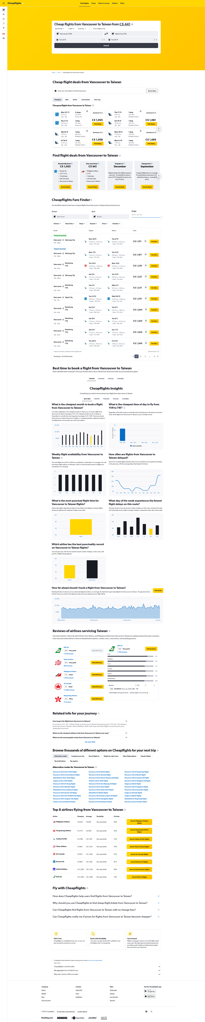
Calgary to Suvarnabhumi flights (64, 802)
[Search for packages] (3, 23)
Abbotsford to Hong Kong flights (135, 799)
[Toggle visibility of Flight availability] (136, 446)
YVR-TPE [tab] (91, 378)
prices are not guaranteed (95, 960)
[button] (3, 3)
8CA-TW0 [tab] (87, 399)
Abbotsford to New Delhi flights (64, 778)
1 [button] (136, 356)
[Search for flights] (3, 10)
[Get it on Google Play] (150, 991)
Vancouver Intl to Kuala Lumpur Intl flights (103, 796)
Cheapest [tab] (57, 99)
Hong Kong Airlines (70, 695)
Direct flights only (99, 28)
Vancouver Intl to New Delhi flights (65, 772)
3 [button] (145, 356)
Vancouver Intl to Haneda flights (100, 775)
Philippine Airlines (70, 671)
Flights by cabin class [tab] (111, 756)
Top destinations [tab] (60, 761)
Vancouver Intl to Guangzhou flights (101, 799)
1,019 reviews (68, 678)
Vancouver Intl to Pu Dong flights (64, 784)
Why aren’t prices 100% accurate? (66, 974)
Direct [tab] (75, 99)
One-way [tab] (97, 99)
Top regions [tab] (74, 761)
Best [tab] (66, 99)
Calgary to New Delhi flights (62, 781)
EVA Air (66, 647)
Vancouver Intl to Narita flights (99, 772)
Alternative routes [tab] (60, 756)
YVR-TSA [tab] (111, 378)
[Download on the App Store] (150, 996)
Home (53, 72)
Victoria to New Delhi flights (98, 781)
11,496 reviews (69, 690)
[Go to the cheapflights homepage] (15, 3)
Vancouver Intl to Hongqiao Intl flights (137, 781)
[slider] (161, 217)
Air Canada (67, 683)
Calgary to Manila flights (132, 796)
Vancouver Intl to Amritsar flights (135, 802)
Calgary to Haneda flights (133, 793)
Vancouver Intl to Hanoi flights (99, 787)
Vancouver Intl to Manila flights (135, 775)
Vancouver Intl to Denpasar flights (100, 802)
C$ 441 (124, 24)
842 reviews (68, 666)
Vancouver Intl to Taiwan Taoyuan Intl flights (104, 778)
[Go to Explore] (3, 28)
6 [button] (154, 356)
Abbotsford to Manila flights (98, 793)
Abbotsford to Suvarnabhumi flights (65, 790)
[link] (65, 187)
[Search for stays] (3, 14)
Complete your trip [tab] (77, 756)
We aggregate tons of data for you (66, 970)
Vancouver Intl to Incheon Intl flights (136, 778)
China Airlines (68, 659)
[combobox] (59, 29)
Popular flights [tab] (146, 756)
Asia (59, 72)
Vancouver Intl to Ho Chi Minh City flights (67, 796)
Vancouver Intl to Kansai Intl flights (65, 793)
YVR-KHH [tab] (101, 378)
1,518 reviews (68, 654)
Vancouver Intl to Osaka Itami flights (101, 790)
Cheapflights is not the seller (64, 967)
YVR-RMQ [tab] (120, 378)
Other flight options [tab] (129, 756)
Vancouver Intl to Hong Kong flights (136, 772)
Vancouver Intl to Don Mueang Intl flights (103, 784)
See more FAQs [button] (90, 742)
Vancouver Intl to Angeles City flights (65, 799)
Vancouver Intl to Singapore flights (136, 787)
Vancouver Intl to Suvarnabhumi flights (66, 775)
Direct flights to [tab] (94, 756)
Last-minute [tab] (86, 99)
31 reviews (67, 702)
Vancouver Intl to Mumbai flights (64, 787)
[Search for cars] (3, 19)
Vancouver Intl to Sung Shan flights (136, 790)
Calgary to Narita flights (132, 784)
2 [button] (140, 356)
